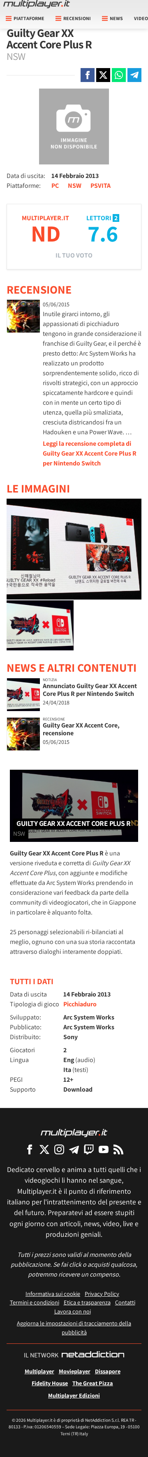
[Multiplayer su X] (44, 1149)
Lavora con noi (72, 1311)
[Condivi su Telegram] (134, 75)
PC (55, 185)
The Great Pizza (92, 1383)
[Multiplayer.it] (36, 4)
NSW (74, 185)
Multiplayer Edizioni (74, 1395)
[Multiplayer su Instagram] (59, 1149)
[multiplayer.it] (74, 1132)
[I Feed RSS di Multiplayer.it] (118, 1149)
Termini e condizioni (34, 1302)
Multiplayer (39, 1371)
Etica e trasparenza (87, 1302)
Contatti (125, 1302)
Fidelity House (50, 1383)
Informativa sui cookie (52, 1293)
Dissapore (107, 1371)
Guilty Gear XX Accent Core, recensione (81, 729)
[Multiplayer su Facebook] (30, 1149)
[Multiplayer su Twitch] (89, 1149)
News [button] (116, 18)
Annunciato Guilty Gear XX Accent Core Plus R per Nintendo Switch (90, 690)
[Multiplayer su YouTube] (104, 1149)
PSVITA (100, 185)
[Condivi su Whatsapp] (119, 75)
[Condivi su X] (103, 75)
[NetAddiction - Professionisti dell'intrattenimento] (93, 1355)
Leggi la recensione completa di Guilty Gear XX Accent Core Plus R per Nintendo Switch (89, 453)
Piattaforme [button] (29, 18)
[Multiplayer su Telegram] (74, 1149)
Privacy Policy (102, 1293)
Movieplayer (74, 1371)
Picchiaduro (80, 1004)
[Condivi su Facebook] (88, 75)
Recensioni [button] (77, 18)
